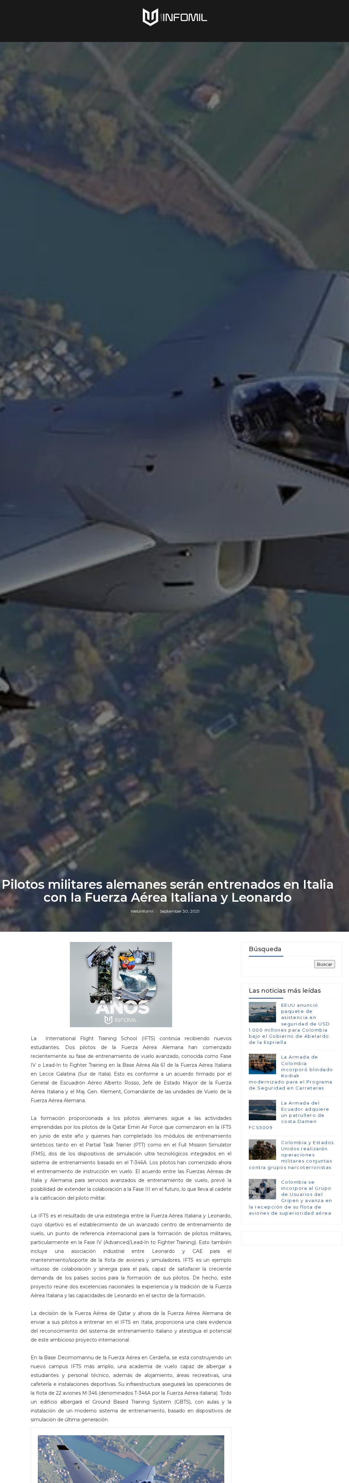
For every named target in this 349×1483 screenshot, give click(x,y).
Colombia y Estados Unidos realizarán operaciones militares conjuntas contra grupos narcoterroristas (291, 1155)
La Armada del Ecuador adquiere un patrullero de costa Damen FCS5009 (289, 1115)
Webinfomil (142, 911)
